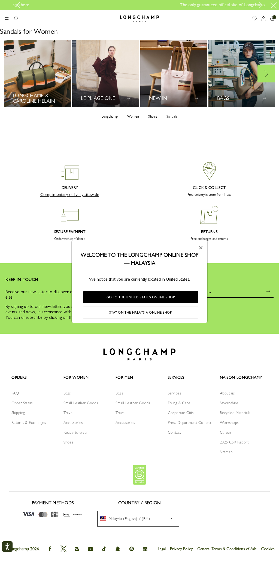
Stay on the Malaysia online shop (140, 312)
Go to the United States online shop (141, 297)
